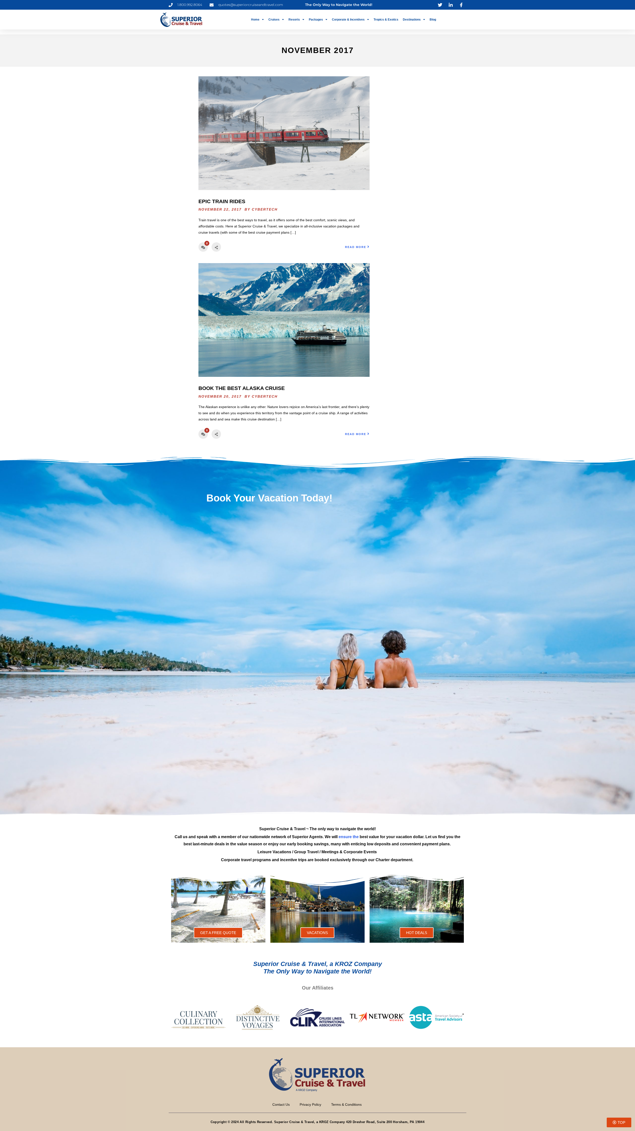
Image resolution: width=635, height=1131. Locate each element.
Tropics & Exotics (386, 19)
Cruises (274, 19)
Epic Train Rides (221, 201)
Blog (433, 19)
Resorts (294, 19)
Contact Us (281, 1104)
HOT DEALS (416, 933)
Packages (316, 19)
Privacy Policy (310, 1104)
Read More (355, 247)
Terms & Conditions (346, 1104)
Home (255, 19)
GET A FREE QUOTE (218, 933)
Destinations (412, 19)
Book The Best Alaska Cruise (241, 388)
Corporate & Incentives (348, 19)
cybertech (265, 209)
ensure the (349, 837)
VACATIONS (317, 933)
